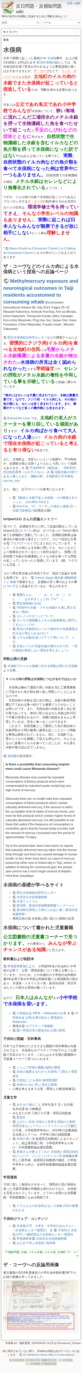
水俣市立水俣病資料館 (32, 897)
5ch (9, 526)
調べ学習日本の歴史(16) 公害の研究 (41, 1030)
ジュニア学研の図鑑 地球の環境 (38, 1067)
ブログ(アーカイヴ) (23, 543)
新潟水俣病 (44, 62)
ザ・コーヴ (41, 71)
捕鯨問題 (14, 1252)
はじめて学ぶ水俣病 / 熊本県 (36, 1243)
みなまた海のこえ (29, 1104)
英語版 (12, 756)
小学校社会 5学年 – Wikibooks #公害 (41, 1013)
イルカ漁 (50, 1252)
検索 (38, 22)
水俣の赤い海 (26, 1138)
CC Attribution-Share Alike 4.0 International (48, 1354)
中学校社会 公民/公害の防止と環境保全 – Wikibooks (45, 1017)
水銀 (24, 1252)
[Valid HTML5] (65, 1359)
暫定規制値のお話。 (30, 603)
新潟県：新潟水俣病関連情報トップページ (46, 905)
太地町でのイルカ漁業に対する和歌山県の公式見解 (42, 666)
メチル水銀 (35, 1252)
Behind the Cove (18, 418)
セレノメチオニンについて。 (36, 616)
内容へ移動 (73, 3)
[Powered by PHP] (49, 1359)
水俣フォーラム (27, 901)
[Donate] (33, 1359)
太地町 (40, 76)
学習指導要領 (16, 966)
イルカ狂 (21, 77)
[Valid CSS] (33, 1363)
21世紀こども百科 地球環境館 (37, 1080)
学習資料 (23, 1238)
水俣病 (51, 58)
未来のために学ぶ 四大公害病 (37, 1084)
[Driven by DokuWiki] (49, 1363)
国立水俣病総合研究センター (27, 337)
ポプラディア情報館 (39, 1026)
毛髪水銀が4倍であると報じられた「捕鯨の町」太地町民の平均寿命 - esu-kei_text (40, 476)
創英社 (21, 1117)
